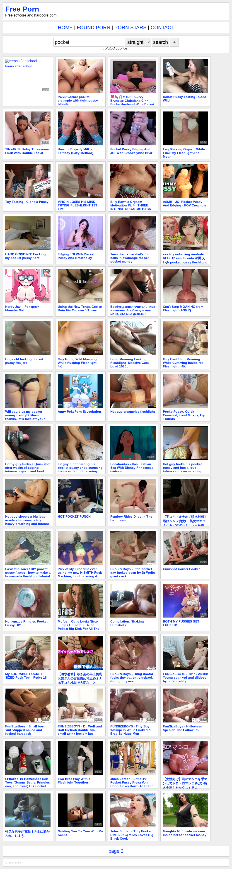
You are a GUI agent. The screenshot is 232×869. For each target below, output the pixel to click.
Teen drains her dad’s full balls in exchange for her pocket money (130, 257)
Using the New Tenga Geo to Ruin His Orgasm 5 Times (80, 308)
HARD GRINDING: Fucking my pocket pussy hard (25, 256)
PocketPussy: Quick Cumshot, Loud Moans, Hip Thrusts (184, 415)
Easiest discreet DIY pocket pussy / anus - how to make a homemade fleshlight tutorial (28, 572)
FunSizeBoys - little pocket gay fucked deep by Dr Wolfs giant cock (132, 572)
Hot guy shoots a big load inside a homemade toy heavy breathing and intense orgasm (27, 522)
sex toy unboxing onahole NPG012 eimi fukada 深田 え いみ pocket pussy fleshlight (185, 258)
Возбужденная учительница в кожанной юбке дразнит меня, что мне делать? (132, 310)
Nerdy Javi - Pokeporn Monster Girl (22, 308)
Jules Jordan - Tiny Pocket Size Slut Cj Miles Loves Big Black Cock (131, 834)
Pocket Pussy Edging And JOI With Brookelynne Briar (131, 151)
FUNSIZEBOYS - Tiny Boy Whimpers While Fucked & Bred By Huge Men (130, 730)
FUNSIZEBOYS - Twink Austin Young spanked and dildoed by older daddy (185, 677)
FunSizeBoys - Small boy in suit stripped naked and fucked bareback (26, 730)
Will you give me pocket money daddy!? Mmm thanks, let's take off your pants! (25, 417)
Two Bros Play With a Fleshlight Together (74, 780)
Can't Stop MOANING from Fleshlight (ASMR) (183, 308)
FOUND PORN (93, 27)
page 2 (116, 851)
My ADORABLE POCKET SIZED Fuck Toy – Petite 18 (26, 675)
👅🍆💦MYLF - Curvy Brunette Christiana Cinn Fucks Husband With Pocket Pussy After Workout (132, 102)
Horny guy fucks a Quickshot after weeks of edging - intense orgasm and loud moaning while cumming (28, 469)
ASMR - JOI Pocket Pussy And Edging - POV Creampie (184, 203)
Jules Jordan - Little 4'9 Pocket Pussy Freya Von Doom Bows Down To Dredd (132, 782)
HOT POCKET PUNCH (74, 516)
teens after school (19, 66)
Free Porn (22, 9)
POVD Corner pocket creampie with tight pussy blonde (78, 100)
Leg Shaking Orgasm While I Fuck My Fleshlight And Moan (185, 152)
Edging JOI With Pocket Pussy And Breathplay (76, 256)
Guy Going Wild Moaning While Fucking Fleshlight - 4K (78, 362)
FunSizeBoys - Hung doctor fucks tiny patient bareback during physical (131, 677)
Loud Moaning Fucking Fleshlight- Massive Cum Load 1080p (129, 362)
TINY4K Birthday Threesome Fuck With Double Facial (27, 151)
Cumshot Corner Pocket (181, 569)
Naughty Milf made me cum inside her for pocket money (184, 833)
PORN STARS (130, 27)
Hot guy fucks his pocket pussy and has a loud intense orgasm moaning (182, 467)
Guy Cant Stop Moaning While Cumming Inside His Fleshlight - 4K (183, 362)
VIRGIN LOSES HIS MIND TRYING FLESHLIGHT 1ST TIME (77, 205)
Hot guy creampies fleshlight (132, 411)
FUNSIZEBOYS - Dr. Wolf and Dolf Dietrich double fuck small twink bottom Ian (80, 730)
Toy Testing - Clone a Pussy (26, 202)
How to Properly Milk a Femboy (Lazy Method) (75, 151)
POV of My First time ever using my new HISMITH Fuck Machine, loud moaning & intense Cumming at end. (80, 574)
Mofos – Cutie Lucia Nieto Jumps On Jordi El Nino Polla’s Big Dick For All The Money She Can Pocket (78, 627)
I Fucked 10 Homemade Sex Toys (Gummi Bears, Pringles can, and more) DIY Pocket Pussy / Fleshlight (27, 784)
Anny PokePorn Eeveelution (79, 411)
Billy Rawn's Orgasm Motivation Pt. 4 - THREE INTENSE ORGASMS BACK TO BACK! (130, 207)
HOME (65, 27)
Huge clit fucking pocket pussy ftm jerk (24, 361)
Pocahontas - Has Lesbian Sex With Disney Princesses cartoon (131, 467)
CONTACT (162, 27)
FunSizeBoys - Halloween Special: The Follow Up (182, 728)
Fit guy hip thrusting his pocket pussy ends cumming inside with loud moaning (80, 467)
